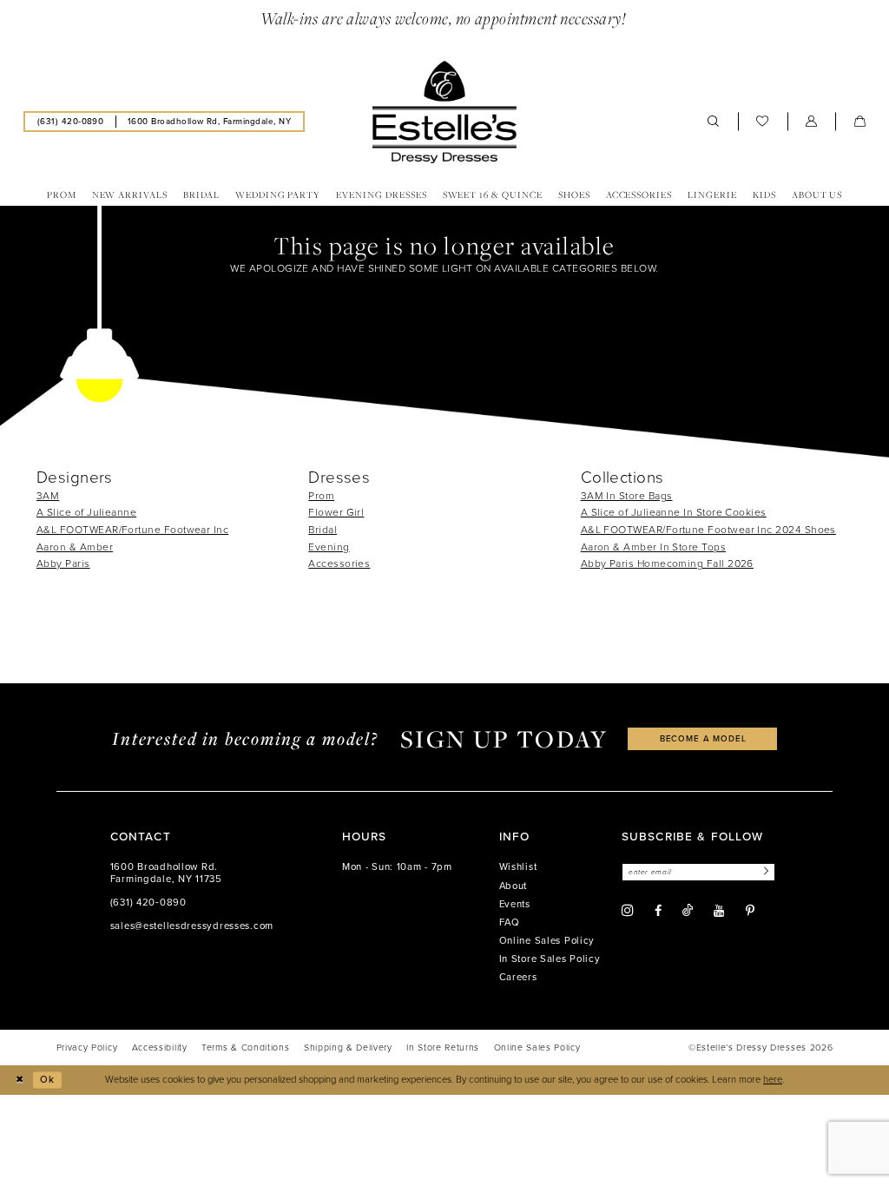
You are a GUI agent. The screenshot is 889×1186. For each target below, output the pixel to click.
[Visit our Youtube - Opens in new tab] (719, 911)
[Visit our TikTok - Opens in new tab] (687, 910)
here (772, 1079)
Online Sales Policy (547, 940)
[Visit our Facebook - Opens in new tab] (658, 911)
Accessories (339, 563)
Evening (328, 547)
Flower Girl (336, 512)
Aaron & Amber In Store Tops (653, 547)
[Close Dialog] (19, 1080)
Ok (47, 1079)
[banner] (444, 112)
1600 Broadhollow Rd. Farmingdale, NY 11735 (166, 873)
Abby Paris (63, 563)
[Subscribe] (764, 872)
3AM (47, 496)
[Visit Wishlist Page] (762, 121)
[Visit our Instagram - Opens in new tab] (628, 911)
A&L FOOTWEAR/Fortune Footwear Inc (132, 529)
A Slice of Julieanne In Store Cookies (674, 512)
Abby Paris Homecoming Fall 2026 (667, 563)
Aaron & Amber (74, 547)
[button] (811, 121)
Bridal (322, 529)
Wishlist (518, 867)
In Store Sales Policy (550, 959)
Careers (518, 977)
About (513, 886)
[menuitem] (70, 121)
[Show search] (713, 121)
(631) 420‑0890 (148, 902)
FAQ (509, 922)
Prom (321, 496)
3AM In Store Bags (627, 496)
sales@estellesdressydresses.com (191, 926)
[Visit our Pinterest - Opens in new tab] (750, 911)
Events (514, 904)
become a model (703, 738)
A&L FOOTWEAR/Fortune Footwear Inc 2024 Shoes (708, 529)
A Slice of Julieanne (86, 512)
